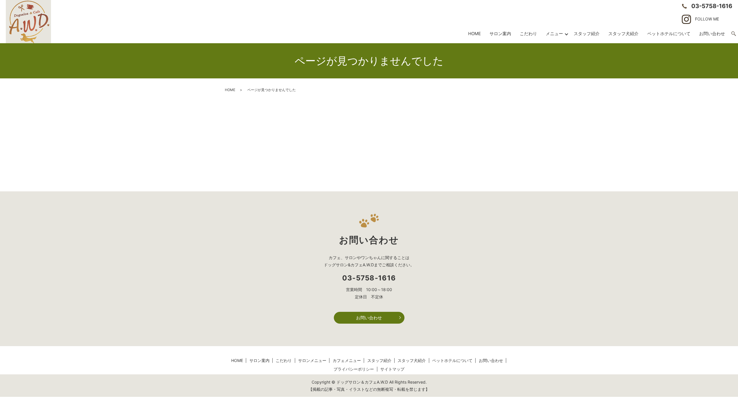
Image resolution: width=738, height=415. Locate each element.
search (733, 34)
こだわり (528, 33)
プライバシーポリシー (354, 369)
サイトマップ (392, 369)
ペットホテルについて (668, 33)
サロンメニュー (312, 360)
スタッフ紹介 (587, 33)
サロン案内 (500, 33)
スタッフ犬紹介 (623, 33)
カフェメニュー (347, 360)
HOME (474, 33)
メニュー (554, 33)
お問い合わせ (369, 317)
